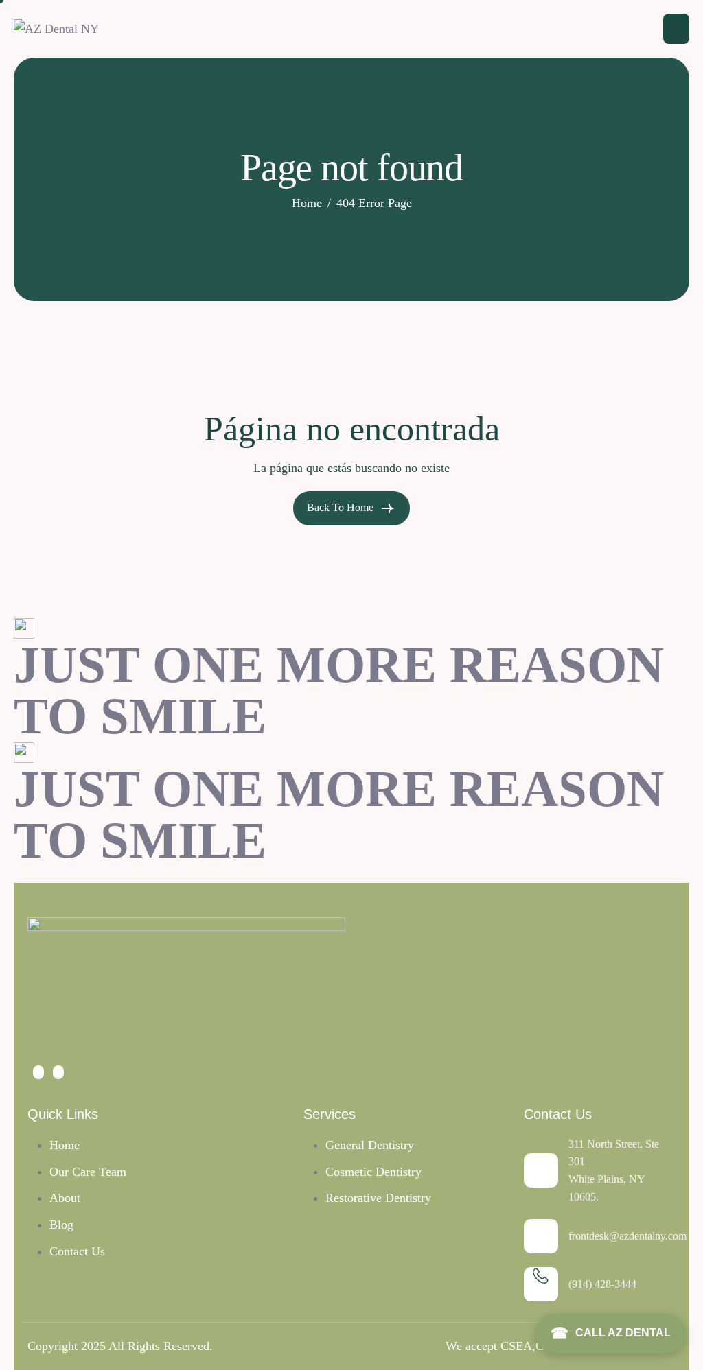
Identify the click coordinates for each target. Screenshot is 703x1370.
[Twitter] (38, 1072)
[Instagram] (58, 1072)
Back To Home (341, 507)
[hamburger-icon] (676, 29)
